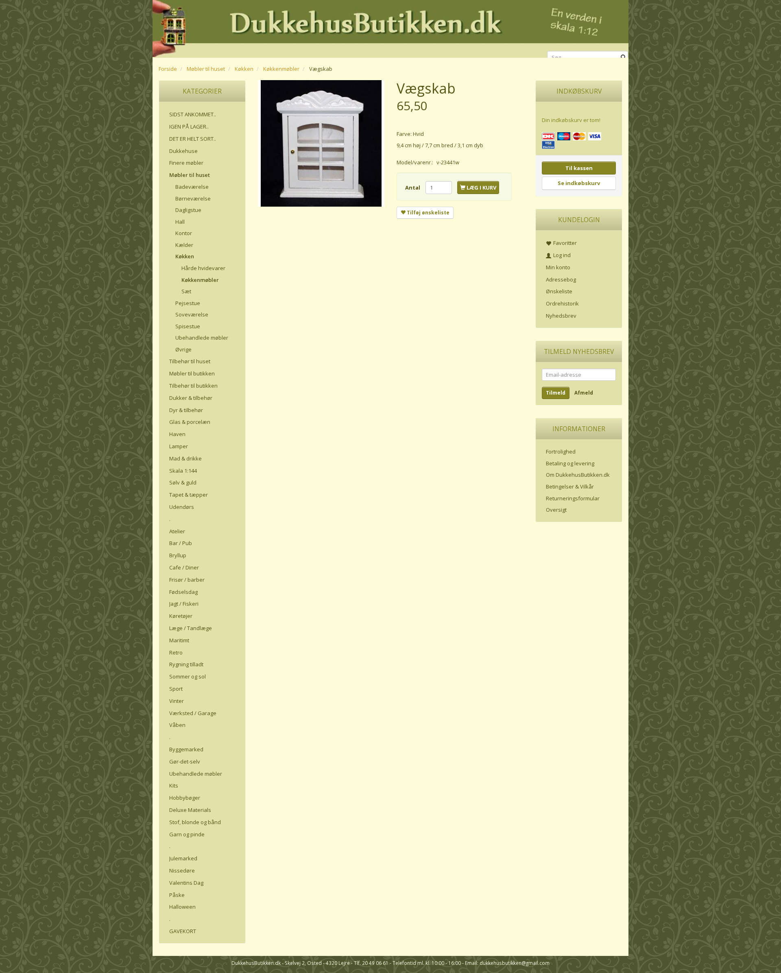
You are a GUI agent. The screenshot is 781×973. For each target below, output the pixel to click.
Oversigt (556, 509)
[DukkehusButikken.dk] (390, 27)
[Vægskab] (321, 143)
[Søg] (623, 57)
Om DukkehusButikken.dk (578, 474)
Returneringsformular (573, 498)
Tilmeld (555, 392)
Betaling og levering (570, 463)
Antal (413, 187)
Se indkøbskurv (579, 183)
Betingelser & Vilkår (570, 486)
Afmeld (583, 392)
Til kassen (579, 168)
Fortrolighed (561, 451)
